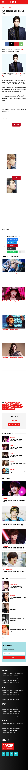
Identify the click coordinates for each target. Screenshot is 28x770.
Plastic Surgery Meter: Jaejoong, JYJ (16, 455)
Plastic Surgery (14, 617)
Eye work (12, 445)
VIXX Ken (17, 402)
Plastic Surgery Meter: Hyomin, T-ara (18, 597)
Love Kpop (14, 420)
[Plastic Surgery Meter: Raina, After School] (5, 619)
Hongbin (20, 73)
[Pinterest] (16, 44)
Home (3, 7)
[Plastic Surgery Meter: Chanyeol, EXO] (5, 447)
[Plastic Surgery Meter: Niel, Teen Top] (14, 559)
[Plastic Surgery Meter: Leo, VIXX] (5, 471)
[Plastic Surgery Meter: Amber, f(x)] (14, 513)
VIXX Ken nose (6, 406)
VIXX (11, 402)
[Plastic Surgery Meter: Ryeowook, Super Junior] (5, 586)
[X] (11, 44)
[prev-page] (3, 638)
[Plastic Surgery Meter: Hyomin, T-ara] (5, 597)
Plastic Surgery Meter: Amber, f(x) (13, 525)
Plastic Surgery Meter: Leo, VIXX (17, 471)
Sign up (14, 657)
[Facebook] (7, 44)
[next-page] (5, 638)
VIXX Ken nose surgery (16, 406)
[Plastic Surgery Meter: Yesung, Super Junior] (5, 439)
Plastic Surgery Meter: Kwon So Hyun (18, 630)
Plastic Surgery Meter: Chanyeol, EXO (16, 447)
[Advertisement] (14, 136)
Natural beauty (7, 523)
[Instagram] (12, 424)
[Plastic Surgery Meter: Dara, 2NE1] (5, 463)
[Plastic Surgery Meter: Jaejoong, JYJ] (5, 455)
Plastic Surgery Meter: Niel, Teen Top (13, 571)
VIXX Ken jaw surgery (15, 404)
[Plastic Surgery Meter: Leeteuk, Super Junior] (5, 608)
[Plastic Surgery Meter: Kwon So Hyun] (5, 630)
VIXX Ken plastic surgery (8, 408)
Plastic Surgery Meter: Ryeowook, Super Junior (16, 586)
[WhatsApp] (21, 44)
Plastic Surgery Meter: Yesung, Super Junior (16, 440)
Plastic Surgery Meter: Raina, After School (17, 619)
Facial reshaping (14, 584)
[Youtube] (18, 424)
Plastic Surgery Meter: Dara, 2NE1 (18, 463)
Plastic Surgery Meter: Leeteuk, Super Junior (18, 608)
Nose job (9, 7)
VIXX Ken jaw (5, 404)
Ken (7, 402)
